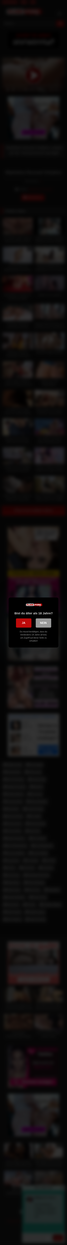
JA (23, 622)
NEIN (43, 622)
